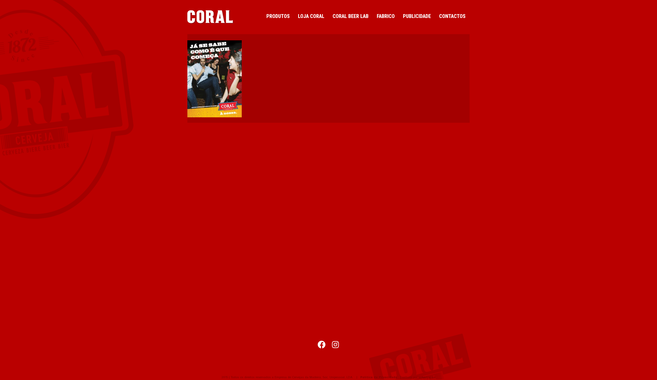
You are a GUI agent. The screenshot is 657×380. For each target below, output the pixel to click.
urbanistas (427, 377)
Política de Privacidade (378, 377)
